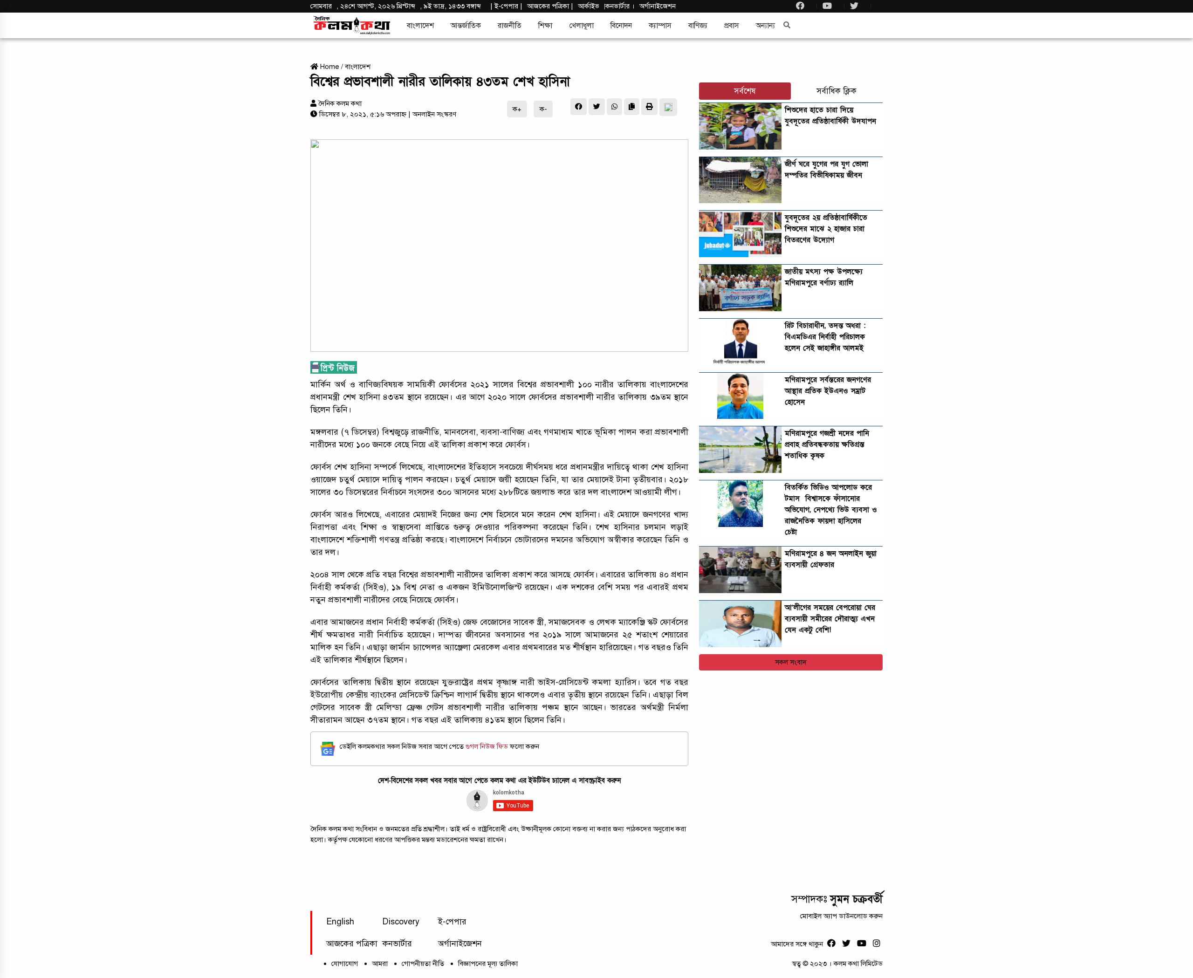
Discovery (400, 921)
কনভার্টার (618, 6)
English (340, 921)
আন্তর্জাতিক (466, 25)
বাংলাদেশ (420, 25)
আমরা (380, 963)
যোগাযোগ (344, 963)
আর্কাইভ (588, 6)
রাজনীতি (509, 25)
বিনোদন (621, 25)
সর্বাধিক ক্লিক (836, 91)
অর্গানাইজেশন (657, 6)
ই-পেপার (506, 6)
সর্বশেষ (745, 91)
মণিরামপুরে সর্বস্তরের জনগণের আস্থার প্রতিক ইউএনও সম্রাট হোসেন (828, 391)
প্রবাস (731, 25)
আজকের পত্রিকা (351, 943)
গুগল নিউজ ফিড (488, 746)
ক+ (517, 109)
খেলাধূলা (581, 25)
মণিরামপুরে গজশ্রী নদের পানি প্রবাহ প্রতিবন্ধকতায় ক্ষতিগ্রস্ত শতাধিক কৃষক (827, 444)
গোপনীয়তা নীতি (423, 963)
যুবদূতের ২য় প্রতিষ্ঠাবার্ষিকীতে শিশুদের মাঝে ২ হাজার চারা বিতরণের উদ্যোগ (826, 228)
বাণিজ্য (697, 25)
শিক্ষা (545, 25)
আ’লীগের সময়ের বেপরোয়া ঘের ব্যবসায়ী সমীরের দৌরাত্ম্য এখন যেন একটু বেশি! (830, 618)
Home (328, 66)
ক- (543, 109)
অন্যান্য (765, 25)
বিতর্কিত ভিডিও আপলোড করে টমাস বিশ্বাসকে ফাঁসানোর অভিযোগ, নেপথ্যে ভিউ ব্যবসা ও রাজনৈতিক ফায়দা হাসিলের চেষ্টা (831, 509)
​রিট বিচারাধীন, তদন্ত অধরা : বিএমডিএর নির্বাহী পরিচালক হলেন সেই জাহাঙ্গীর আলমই (825, 337)
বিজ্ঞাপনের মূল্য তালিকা (488, 963)
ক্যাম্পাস (660, 25)
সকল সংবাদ (791, 662)
